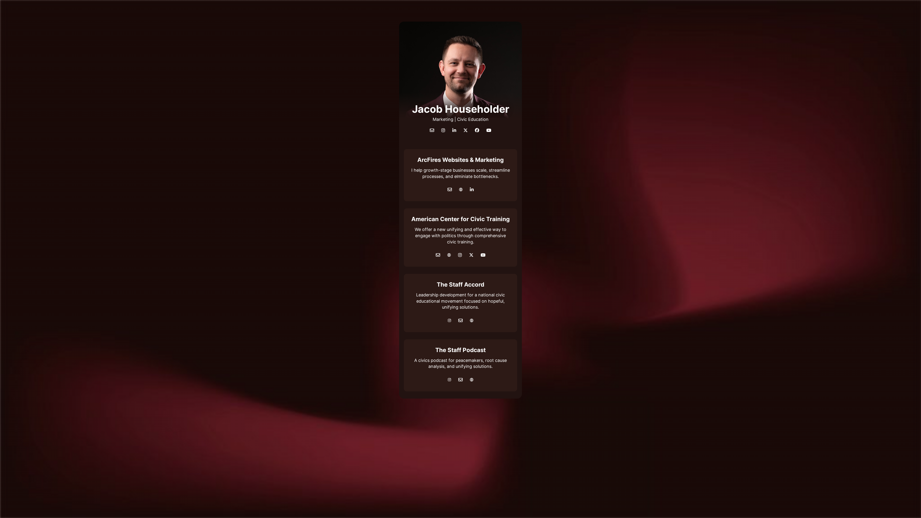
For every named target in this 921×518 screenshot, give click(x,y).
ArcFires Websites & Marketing (460, 159)
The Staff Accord (460, 284)
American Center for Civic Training (460, 219)
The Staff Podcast (460, 350)
